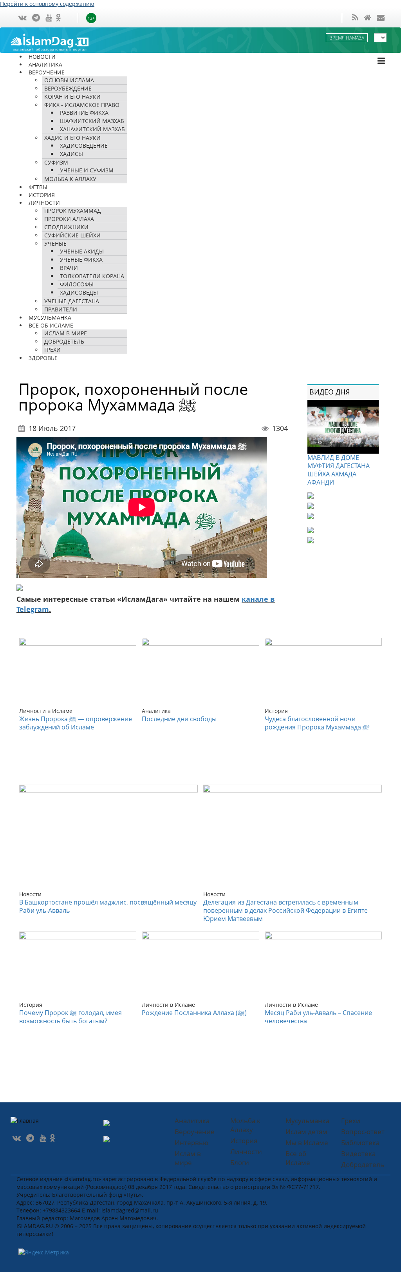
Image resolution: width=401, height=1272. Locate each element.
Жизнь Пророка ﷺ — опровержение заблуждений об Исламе (75, 723)
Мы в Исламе (306, 1142)
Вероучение (195, 1131)
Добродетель (64, 341)
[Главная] (58, 41)
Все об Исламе (297, 1158)
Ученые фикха (81, 259)
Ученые (55, 243)
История (243, 1140)
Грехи (350, 1120)
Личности (246, 1151)
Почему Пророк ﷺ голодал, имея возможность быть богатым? (70, 1016)
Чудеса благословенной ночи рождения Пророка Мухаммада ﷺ (317, 723)
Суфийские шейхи (72, 235)
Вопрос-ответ (363, 1131)
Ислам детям (306, 1131)
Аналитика (192, 1120)
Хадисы (71, 153)
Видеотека (358, 1153)
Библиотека (360, 1142)
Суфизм (56, 162)
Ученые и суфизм (87, 170)
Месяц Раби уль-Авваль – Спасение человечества (318, 1016)
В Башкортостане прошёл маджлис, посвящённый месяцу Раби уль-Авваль (108, 906)
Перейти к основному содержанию (47, 3)
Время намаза (346, 37)
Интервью (191, 1142)
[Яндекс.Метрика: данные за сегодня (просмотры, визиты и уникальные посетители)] (43, 1252)
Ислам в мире (188, 1158)
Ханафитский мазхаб (92, 129)
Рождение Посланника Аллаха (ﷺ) (194, 1012)
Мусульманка (307, 1120)
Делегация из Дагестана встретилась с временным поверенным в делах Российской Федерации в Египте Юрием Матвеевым (285, 910)
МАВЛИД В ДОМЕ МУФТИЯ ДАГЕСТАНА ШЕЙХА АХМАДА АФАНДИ (338, 470)
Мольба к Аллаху (70, 179)
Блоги (239, 1162)
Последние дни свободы (179, 719)
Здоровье (43, 358)
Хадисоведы (79, 292)
